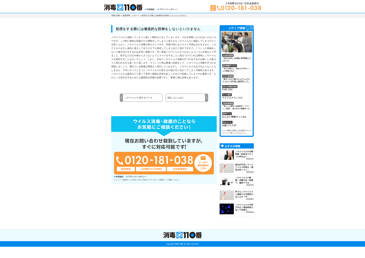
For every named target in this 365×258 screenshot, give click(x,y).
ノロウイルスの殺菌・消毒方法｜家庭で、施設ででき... (244, 180)
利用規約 (151, 9)
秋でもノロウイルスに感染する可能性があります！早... (244, 194)
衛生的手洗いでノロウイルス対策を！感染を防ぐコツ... (244, 167)
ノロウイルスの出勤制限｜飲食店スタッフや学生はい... (244, 154)
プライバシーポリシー (168, 9)
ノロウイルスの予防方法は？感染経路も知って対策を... (244, 207)
